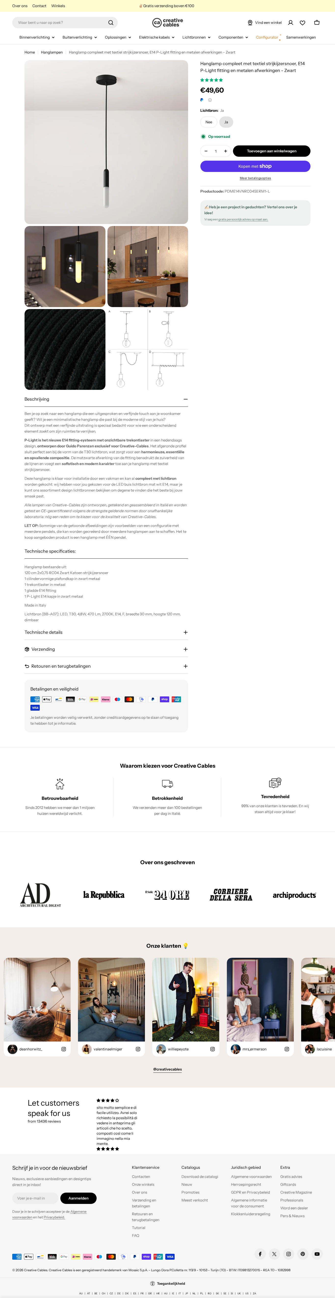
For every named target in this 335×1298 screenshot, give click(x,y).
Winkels (58, 5)
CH (103, 1293)
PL (201, 1293)
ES (134, 1293)
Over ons (19, 5)
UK (239, 1293)
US (246, 1293)
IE (173, 1293)
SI (232, 1293)
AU (81, 1293)
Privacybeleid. (54, 1217)
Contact (39, 5)
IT (180, 1293)
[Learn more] (210, 100)
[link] (40, 894)
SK (217, 1293)
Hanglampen (52, 52)
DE (119, 1293)
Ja (226, 122)
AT (88, 1293)
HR (158, 1293)
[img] (119, 1100)
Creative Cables (35, 1270)
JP (186, 1293)
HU (166, 1293)
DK (127, 1293)
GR (150, 1293)
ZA (254, 1293)
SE (224, 1293)
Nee (209, 122)
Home (30, 52)
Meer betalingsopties (255, 178)
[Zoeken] (111, 23)
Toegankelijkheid (171, 1283)
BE (95, 1293)
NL (194, 1293)
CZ (111, 1293)
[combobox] (65, 22)
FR (142, 1293)
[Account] (291, 23)
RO (209, 1293)
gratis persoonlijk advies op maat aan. (243, 219)
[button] (211, 80)
